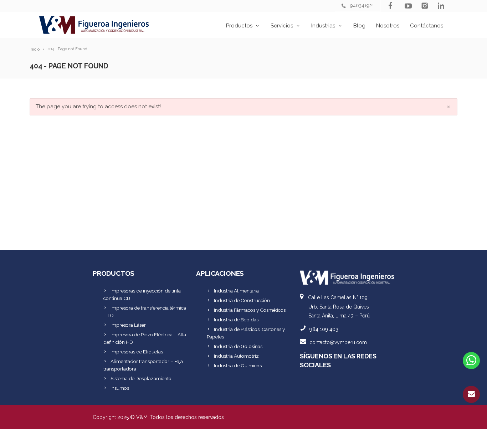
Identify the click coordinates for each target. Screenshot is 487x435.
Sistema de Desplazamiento (141, 378)
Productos (239, 25)
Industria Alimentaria (236, 291)
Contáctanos (426, 25)
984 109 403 (323, 329)
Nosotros (387, 25)
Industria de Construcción (242, 300)
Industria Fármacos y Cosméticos (250, 310)
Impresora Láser (128, 325)
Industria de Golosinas (238, 346)
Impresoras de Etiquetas (137, 351)
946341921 (362, 5)
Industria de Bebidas (236, 319)
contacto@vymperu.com (338, 342)
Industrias (323, 25)
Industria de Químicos (238, 365)
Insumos (120, 388)
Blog (359, 25)
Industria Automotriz (236, 356)
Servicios (282, 25)
